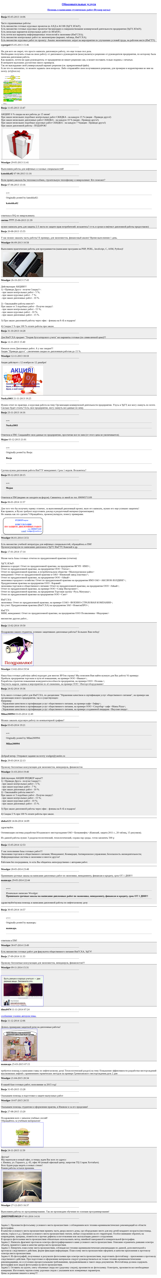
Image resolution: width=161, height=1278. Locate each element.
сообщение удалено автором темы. (18, 1016)
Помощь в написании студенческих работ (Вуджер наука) (78, 9)
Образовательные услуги (79, 4)
